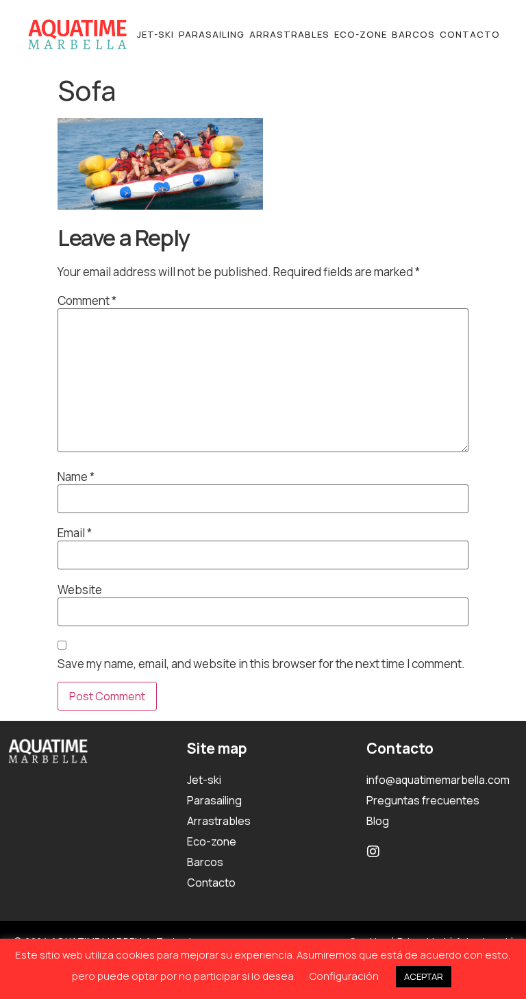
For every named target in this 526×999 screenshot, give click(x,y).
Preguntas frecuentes (422, 800)
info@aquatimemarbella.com (438, 779)
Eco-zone (360, 34)
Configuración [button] (344, 976)
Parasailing (212, 34)
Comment (87, 300)
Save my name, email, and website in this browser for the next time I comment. (261, 663)
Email (75, 533)
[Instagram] (373, 852)
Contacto (470, 34)
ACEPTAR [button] (423, 976)
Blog (377, 820)
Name (76, 476)
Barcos (413, 34)
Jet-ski (155, 34)
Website (80, 589)
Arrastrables (289, 34)
